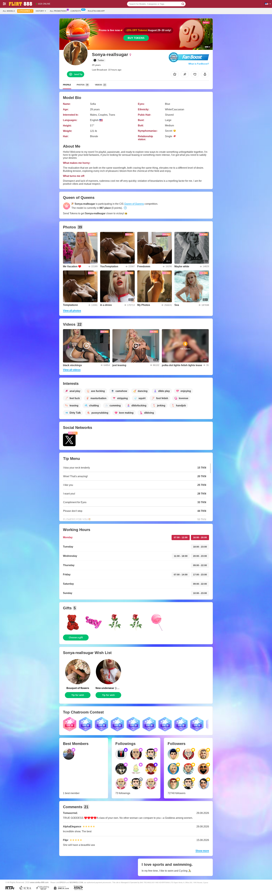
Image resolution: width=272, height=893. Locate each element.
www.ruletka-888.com (39, 882)
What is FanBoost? (198, 63)
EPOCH (63, 882)
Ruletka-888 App (96, 11)
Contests (76, 11)
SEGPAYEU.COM (76, 882)
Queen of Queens (134, 203)
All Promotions (58, 11)
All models (9, 11)
